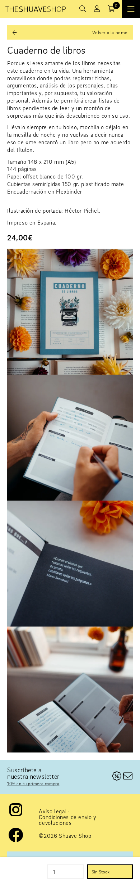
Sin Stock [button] (100, 871)
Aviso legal (52, 811)
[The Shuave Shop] (35, 9)
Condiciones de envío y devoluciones (67, 820)
